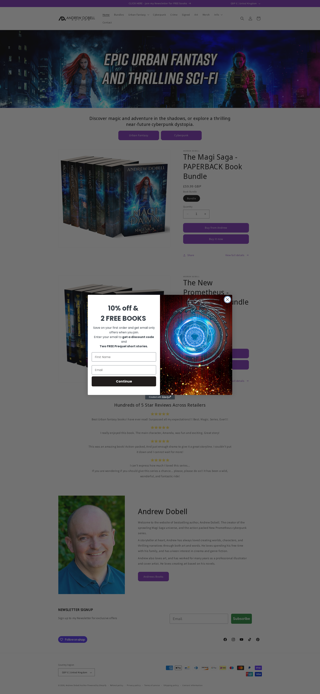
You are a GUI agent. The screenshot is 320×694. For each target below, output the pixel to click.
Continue (124, 381)
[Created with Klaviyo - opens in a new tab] (160, 397)
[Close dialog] (227, 299)
